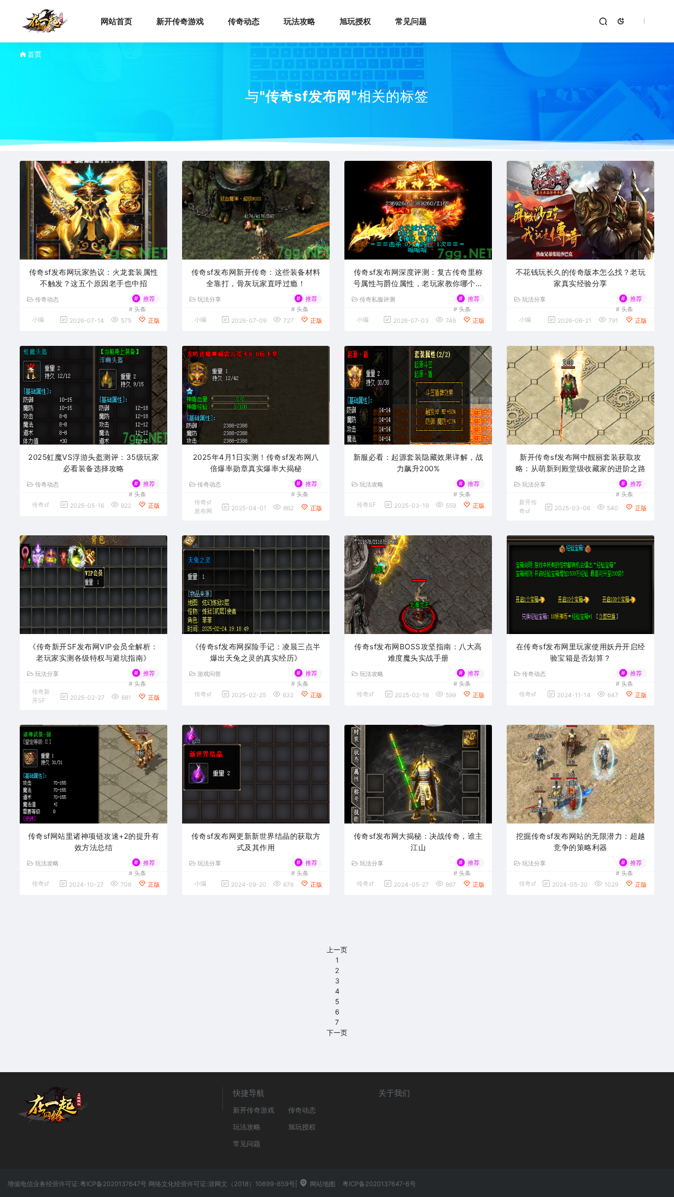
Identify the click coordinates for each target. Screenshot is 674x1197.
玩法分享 (209, 299)
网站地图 (322, 1184)
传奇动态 (244, 21)
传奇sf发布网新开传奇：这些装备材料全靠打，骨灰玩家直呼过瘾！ (256, 277)
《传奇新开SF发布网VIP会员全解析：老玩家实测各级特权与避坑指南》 (93, 652)
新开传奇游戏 (180, 21)
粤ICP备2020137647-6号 (379, 1184)
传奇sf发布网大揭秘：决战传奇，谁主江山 (418, 841)
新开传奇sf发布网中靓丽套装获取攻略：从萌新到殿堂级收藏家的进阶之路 (581, 462)
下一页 (337, 1032)
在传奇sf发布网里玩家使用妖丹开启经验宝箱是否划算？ (580, 652)
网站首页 (116, 21)
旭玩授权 (355, 21)
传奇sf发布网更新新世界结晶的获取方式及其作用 (256, 841)
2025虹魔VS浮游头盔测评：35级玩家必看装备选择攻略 (93, 462)
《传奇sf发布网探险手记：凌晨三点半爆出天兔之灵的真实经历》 (256, 652)
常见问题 (411, 21)
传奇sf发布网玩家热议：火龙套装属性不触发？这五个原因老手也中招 (93, 277)
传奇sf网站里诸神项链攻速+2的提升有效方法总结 (93, 841)
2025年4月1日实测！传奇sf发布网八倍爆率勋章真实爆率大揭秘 (256, 462)
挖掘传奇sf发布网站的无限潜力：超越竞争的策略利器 (580, 841)
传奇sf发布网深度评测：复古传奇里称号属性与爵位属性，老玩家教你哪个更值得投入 (418, 278)
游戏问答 (209, 674)
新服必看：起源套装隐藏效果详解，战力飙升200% (418, 462)
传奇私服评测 (377, 299)
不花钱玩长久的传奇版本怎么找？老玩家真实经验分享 (581, 277)
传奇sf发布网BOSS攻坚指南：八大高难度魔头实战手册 (418, 652)
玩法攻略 (299, 21)
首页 (34, 54)
